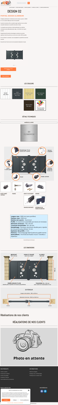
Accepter (6, 400)
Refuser (15, 400)
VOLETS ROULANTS (12, 7)
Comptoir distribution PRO (44, 7)
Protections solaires (19, 7)
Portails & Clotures (35, 7)
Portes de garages (28, 7)
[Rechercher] (29, 3)
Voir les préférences (24, 400)
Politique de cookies (10, 402)
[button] (28, 390)
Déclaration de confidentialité (18, 402)
